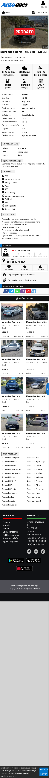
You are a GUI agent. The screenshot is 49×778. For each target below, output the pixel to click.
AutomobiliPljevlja (34, 485)
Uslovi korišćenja (10, 531)
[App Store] (33, 561)
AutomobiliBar (33, 457)
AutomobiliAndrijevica (11, 457)
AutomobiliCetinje (34, 465)
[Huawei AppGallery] (24, 569)
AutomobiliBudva (9, 465)
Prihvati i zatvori (44, 771)
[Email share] (28, 291)
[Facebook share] (6, 291)
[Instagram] (36, 552)
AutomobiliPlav (8, 485)
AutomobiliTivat (33, 492)
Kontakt (6, 525)
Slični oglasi (26, 298)
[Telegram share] (34, 291)
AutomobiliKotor (9, 477)
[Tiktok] (43, 552)
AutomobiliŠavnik (34, 500)
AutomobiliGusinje (34, 469)
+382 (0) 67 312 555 (36, 537)
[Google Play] (16, 561)
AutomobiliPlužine (9, 489)
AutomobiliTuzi (8, 496)
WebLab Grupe (32, 585)
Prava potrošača (10, 538)
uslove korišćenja (20, 773)
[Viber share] (23, 291)
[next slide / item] (46, 32)
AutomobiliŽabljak (9, 504)
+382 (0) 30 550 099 (36, 541)
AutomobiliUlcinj (33, 496)
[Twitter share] (11, 291)
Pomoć (6, 528)
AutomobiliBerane (9, 461)
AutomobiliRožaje (9, 492)
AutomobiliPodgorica (35, 489)
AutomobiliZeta (8, 500)
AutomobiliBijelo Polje (36, 461)
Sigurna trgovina (10, 541)
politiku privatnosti (8, 776)
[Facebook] (29, 552)
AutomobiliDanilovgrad (11, 469)
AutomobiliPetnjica (34, 481)
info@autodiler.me (35, 544)
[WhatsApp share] (17, 291)
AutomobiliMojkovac (35, 477)
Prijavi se (7, 522)
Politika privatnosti (11, 535)
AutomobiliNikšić (9, 481)
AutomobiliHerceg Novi (11, 473)
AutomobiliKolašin (34, 473)
